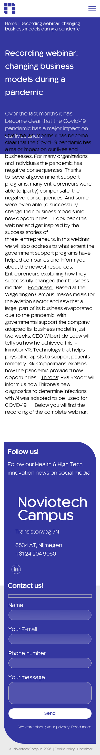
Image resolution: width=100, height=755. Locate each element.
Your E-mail (22, 629)
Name (15, 605)
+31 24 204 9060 (35, 554)
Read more (81, 727)
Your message (26, 677)
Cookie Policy (65, 749)
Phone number (27, 653)
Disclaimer (84, 749)
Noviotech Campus (28, 749)
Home (11, 24)
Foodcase (40, 288)
